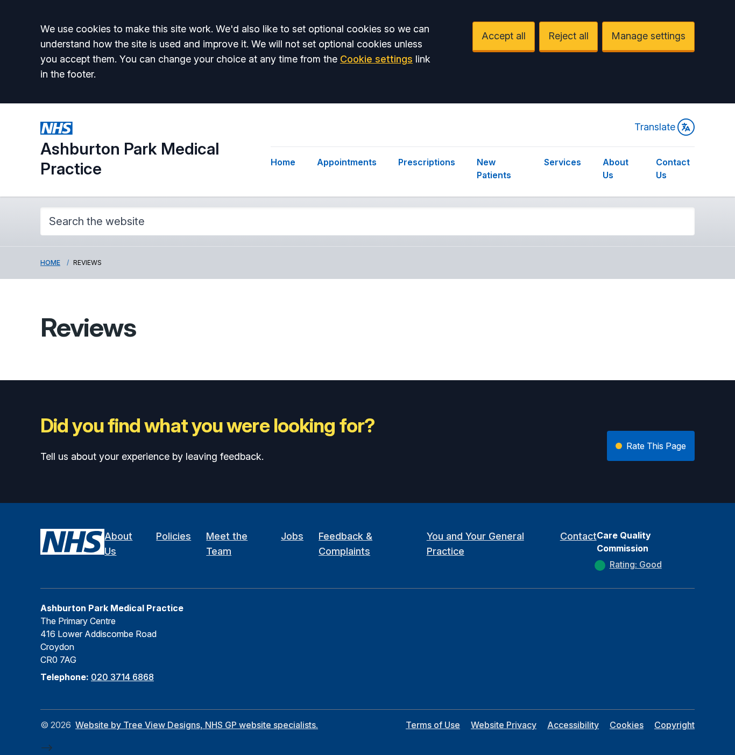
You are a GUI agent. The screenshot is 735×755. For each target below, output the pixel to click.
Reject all (568, 35)
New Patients (494, 168)
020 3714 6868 (122, 677)
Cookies (627, 724)
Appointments (347, 162)
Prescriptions (426, 162)
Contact (578, 536)
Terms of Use (433, 724)
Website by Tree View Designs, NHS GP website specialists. (196, 724)
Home (283, 162)
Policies (173, 536)
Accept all (504, 35)
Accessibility (573, 724)
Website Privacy (503, 724)
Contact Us (673, 168)
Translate (654, 126)
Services (562, 162)
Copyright (674, 724)
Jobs (292, 536)
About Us (615, 168)
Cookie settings (376, 59)
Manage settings (648, 35)
